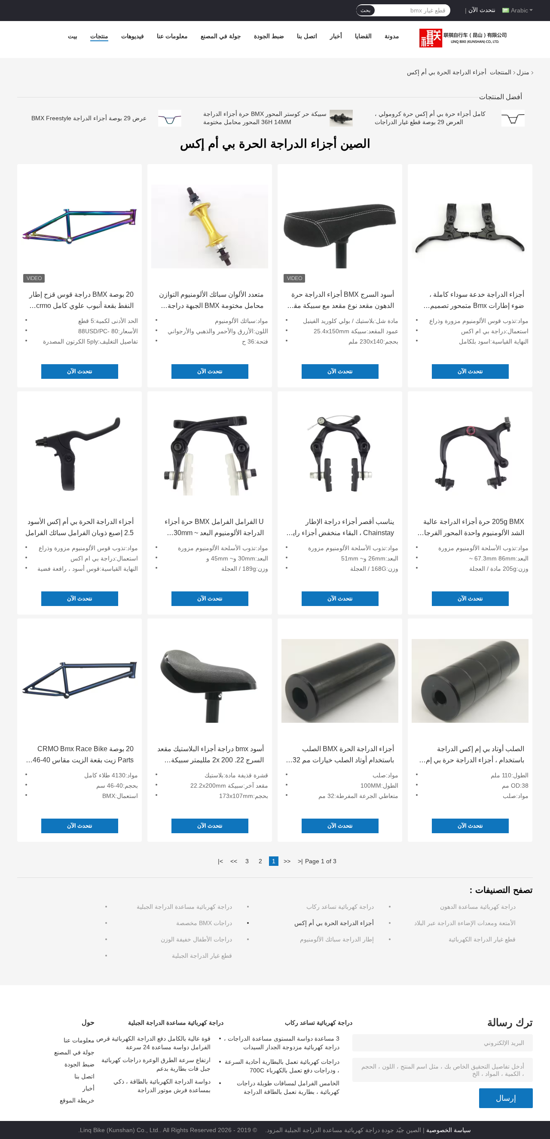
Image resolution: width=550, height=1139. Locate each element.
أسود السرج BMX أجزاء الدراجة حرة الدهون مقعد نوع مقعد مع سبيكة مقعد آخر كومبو (340, 301)
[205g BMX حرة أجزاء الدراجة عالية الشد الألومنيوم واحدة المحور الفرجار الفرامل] (470, 453)
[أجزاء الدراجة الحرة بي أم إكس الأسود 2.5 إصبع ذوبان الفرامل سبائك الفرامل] (79, 453)
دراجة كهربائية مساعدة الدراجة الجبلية (184, 906)
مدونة (392, 36)
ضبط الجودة (269, 36)
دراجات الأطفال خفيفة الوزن (196, 939)
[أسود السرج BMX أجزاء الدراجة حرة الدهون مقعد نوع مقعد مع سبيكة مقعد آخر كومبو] (339, 226)
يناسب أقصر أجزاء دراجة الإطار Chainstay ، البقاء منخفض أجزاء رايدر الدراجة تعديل (340, 528)
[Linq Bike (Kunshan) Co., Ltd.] (461, 38)
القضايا (363, 36)
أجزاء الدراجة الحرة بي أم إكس (334, 923)
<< (287, 861)
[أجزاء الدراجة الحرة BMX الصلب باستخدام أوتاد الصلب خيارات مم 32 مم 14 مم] (339, 680)
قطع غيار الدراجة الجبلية (202, 955)
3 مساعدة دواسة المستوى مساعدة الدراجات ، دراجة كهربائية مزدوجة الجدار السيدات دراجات (281, 1044)
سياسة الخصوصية (448, 1130)
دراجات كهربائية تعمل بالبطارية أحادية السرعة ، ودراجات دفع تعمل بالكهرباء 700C (282, 1066)
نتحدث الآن (481, 9)
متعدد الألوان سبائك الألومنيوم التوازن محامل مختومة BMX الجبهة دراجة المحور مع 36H (211, 301)
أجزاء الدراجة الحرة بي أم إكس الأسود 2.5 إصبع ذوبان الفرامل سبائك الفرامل (79, 527)
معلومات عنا (172, 36)
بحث (365, 10)
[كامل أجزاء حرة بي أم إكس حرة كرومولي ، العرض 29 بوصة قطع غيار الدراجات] (513, 118)
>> (233, 861)
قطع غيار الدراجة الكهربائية (482, 939)
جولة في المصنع (221, 36)
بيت (72, 36)
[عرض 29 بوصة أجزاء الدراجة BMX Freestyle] (169, 118)
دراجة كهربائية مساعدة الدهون (478, 906)
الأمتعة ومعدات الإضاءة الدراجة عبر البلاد (465, 923)
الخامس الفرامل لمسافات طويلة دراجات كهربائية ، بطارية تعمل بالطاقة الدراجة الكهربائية (288, 1089)
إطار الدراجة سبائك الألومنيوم (337, 939)
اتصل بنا (307, 36)
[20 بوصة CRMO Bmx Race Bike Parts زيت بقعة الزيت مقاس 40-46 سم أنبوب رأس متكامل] (79, 680)
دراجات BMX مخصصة (204, 923)
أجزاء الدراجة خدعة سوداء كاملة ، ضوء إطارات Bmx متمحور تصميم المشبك (476, 301)
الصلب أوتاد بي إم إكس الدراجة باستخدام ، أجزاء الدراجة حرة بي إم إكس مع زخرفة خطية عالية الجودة (475, 755)
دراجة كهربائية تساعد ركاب (340, 906)
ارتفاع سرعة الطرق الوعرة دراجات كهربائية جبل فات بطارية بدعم (156, 1064)
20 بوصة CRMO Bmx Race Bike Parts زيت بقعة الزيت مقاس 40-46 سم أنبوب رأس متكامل (83, 755)
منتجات (99, 36)
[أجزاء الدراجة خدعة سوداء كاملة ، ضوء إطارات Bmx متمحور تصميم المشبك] (470, 226)
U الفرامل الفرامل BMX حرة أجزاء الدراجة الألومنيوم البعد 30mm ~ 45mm (214, 528)
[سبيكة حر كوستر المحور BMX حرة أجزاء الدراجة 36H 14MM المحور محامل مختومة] (341, 118)
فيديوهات (132, 36)
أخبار (336, 36)
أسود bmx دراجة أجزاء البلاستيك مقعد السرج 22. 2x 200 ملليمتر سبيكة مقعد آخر (210, 755)
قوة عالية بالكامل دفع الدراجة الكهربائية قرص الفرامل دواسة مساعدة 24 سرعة (153, 1043)
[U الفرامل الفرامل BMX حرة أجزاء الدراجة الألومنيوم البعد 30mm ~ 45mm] (209, 453)
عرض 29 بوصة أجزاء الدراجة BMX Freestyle (89, 118)
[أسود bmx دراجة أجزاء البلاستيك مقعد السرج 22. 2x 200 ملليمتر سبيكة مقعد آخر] (209, 680)
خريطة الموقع (77, 1100)
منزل (522, 72)
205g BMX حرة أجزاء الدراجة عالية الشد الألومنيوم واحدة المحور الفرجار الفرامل (472, 528)
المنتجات (500, 72)
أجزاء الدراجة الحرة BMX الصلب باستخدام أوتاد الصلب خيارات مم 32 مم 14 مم (343, 755)
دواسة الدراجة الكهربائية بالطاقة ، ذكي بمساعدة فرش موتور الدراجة (162, 1085)
